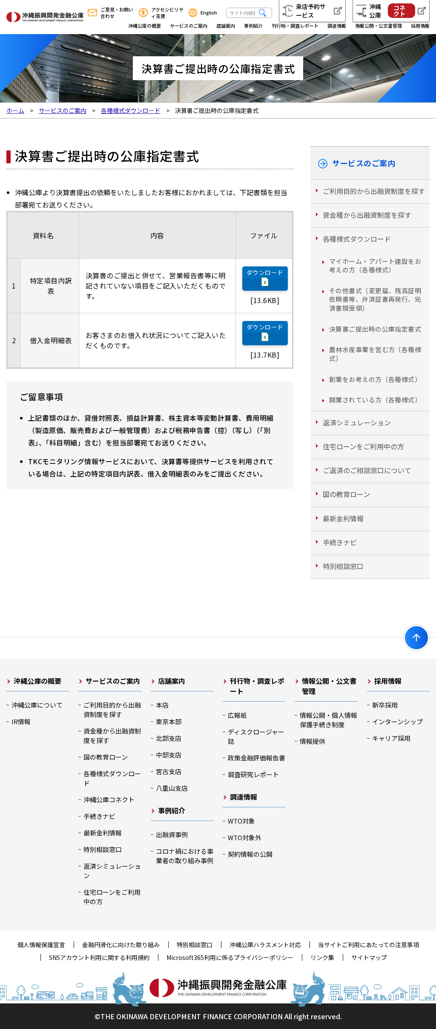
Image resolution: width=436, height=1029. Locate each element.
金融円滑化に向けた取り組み (121, 944)
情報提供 (312, 741)
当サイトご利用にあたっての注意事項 (368, 944)
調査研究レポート (253, 774)
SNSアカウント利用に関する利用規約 (99, 957)
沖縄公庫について (37, 704)
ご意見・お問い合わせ (116, 12)
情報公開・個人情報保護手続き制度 (328, 720)
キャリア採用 (391, 738)
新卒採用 (385, 704)
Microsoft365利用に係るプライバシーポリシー (229, 957)
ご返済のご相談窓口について (367, 470)
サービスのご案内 (188, 25)
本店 (162, 704)
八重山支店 (172, 787)
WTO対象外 (244, 837)
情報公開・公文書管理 (378, 25)
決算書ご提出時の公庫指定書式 (375, 328)
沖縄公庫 (387, 10)
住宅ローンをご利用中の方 (363, 446)
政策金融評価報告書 (256, 757)
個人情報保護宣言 (41, 944)
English (209, 12)
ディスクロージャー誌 (256, 736)
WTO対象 (241, 820)
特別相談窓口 (343, 566)
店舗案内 (225, 25)
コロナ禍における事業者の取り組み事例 (184, 856)
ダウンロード (265, 272)
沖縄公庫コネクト (109, 799)
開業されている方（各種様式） (375, 399)
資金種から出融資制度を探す (367, 215)
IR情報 (21, 721)
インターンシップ (397, 721)
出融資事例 (172, 834)
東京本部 (168, 721)
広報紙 (237, 715)
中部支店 (168, 754)
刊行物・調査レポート (295, 25)
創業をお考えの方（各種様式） (375, 379)
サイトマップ (369, 957)
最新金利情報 (343, 518)
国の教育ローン (346, 494)
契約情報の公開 (250, 854)
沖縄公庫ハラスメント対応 (265, 944)
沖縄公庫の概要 (144, 25)
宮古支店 (168, 771)
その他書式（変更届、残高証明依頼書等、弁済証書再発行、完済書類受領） (375, 299)
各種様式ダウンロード (357, 239)
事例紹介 (253, 25)
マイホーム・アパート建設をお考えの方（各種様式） (375, 266)
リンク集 (322, 957)
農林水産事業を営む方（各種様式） (375, 354)
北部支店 (168, 738)
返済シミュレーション (357, 422)
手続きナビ (340, 542)
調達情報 (336, 25)
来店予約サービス (311, 10)
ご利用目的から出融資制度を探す (374, 191)
